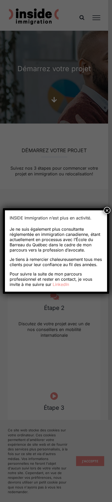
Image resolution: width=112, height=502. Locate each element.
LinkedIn (61, 284)
